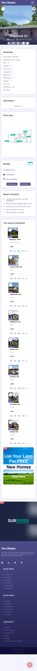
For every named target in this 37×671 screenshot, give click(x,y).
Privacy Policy (19, 652)
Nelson (7, 601)
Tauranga (8, 583)
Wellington (8, 588)
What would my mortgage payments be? (19, 203)
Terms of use (19, 651)
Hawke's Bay (9, 585)
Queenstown (9, 609)
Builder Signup (10, 630)
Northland (8, 575)
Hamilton (8, 580)
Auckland (8, 577)
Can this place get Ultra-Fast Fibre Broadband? (17, 199)
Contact (7, 638)
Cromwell (8, 612)
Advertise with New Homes (14, 641)
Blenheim (8, 604)
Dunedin (8, 614)
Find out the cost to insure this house (18, 206)
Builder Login (9, 633)
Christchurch (9, 606)
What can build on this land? (15, 212)
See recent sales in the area (15, 209)
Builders (8, 627)
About (7, 636)
